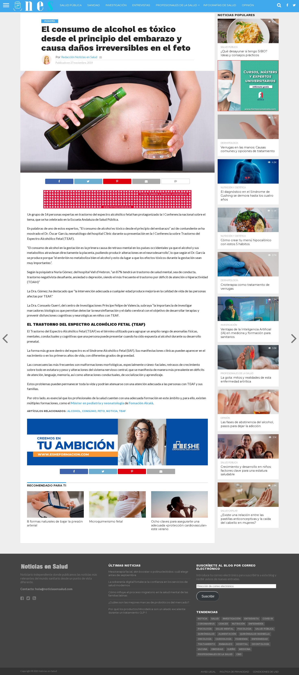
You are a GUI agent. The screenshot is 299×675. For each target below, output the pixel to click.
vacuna (202, 649)
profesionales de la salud (215, 654)
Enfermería (256, 623)
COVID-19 (268, 618)
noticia (112, 411)
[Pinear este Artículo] (117, 180)
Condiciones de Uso (266, 671)
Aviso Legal (208, 671)
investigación (231, 618)
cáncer (223, 623)
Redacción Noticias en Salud (79, 57)
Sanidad (93, 5)
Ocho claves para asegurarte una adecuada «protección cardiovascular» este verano (179, 525)
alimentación (227, 634)
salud (215, 618)
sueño (231, 649)
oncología (205, 639)
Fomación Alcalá (141, 403)
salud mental (225, 629)
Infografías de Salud (219, 5)
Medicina (244, 649)
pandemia (241, 639)
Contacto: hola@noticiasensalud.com (46, 589)
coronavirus (206, 623)
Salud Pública (71, 5)
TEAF (122, 411)
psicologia (244, 629)
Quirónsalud (206, 634)
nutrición (238, 623)
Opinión (248, 5)
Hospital (242, 644)
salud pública (264, 629)
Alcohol (74, 411)
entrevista (251, 618)
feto (101, 411)
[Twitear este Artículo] (88, 180)
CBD (238, 654)
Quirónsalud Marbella (255, 634)
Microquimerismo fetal (106, 521)
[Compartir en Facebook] (59, 180)
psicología (205, 629)
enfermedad (260, 639)
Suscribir (208, 596)
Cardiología (223, 639)
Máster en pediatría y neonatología (97, 403)
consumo (89, 411)
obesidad (217, 649)
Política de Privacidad (234, 671)
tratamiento (206, 644)
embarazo (225, 644)
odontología (260, 644)
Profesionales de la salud (176, 5)
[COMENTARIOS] (175, 180)
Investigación (116, 5)
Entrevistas (141, 5)
